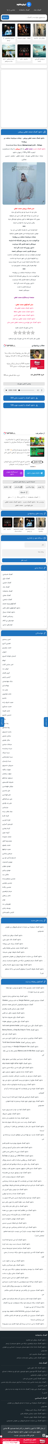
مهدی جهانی (6, 866)
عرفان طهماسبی (7, 786)
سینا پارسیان (6, 761)
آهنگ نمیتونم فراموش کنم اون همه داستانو (17, 1005)
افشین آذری (6, 643)
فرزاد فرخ (5, 816)
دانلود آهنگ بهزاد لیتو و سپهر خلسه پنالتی (17, 965)
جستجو (5, 17)
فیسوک (22, 492)
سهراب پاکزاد (6, 770)
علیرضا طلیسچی (7, 782)
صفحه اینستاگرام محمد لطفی (24, 297)
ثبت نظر (24, 560)
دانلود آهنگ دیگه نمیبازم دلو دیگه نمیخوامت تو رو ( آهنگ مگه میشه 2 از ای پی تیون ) (23, 1305)
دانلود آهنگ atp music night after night (17, 1063)
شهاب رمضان (6, 774)
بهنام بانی (5, 685)
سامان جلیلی (6, 736)
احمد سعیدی (6, 648)
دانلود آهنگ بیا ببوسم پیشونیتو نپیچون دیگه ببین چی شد (22, 1269)
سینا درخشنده (7, 749)
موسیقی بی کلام (8, 621)
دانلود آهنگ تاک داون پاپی (12, 940)
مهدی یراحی (6, 870)
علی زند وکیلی (7, 803)
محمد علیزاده (6, 837)
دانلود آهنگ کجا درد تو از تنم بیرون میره (16, 1110)
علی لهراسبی (28, 505)
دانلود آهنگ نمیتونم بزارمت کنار (13, 1177)
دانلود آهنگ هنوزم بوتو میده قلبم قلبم (16, 1143)
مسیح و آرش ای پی (9, 858)
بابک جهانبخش (7, 681)
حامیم (4, 698)
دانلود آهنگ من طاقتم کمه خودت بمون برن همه (19, 1210)
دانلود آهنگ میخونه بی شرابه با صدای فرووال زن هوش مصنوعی (24, 929)
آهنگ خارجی (7, 583)
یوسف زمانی (6, 908)
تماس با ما (11, 10)
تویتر (39, 487)
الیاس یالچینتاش (8, 912)
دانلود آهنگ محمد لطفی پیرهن (30, 132)
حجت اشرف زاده (7, 702)
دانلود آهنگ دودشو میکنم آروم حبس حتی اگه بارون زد (21, 1198)
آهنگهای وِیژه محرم (9, 604)
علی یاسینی (6, 791)
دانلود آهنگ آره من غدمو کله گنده (14, 1240)
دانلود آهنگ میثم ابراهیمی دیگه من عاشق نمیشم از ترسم (23, 961)
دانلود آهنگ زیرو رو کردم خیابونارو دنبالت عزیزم (18, 1084)
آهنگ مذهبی (7, 599)
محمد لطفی (29, 149)
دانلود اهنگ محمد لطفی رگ (24, 308)
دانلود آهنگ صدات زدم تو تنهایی (13, 1194)
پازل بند (5, 690)
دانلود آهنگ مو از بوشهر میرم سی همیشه (16, 1173)
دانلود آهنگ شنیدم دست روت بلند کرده (16, 1244)
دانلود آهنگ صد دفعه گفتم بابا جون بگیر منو (18, 1202)
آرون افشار (6, 673)
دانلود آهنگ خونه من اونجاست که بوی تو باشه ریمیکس (21, 1181)
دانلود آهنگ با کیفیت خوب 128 (22, 405)
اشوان (4, 652)
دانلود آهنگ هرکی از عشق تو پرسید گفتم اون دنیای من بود (22, 1080)
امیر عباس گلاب (7, 664)
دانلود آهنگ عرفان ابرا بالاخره (12, 935)
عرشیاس (5, 807)
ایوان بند (5, 669)
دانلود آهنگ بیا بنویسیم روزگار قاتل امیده (16, 1286)
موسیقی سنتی (7, 625)
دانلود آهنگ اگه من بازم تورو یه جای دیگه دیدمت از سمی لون (24, 1254)
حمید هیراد (6, 711)
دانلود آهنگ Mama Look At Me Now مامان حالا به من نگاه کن (23, 1053)
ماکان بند (5, 875)
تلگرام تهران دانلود (33, 473)
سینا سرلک (6, 753)
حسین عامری (6, 715)
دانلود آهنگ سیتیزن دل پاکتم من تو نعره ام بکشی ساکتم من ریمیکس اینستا (24, 1317)
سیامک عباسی (7, 744)
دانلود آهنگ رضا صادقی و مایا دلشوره (15, 996)
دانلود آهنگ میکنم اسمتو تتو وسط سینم (16, 1248)
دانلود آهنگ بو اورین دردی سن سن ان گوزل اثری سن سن (22, 1038)
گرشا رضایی (6, 828)
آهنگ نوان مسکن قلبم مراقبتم (13, 1009)
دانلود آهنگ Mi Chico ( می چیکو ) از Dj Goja (17, 1156)
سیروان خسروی (7, 765)
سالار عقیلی (6, 740)
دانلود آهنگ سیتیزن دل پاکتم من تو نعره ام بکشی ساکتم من (24, 1292)
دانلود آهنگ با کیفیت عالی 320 (22, 398)
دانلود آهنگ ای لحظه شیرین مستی (14, 1223)
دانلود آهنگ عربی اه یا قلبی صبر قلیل (15, 1152)
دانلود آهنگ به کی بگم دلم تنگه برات (15, 1206)
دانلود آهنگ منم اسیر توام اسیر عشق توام (17, 1059)
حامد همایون (6, 694)
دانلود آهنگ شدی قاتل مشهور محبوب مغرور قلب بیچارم (22, 1168)
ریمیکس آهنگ (8, 616)
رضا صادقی (6, 728)
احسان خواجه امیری (9, 656)
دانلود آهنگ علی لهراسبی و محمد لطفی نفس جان (24, 322)
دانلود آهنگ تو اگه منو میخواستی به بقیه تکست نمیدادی (22, 1282)
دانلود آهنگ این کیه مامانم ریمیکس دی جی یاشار (19, 1227)
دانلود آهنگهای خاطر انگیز (11, 608)
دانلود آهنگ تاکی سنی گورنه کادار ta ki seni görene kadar (22, 1026)
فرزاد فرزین (6, 820)
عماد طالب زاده (7, 812)
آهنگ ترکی (6, 578)
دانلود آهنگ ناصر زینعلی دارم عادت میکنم (31, 1358)
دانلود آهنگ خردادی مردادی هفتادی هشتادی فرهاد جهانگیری (23, 1185)
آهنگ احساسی (7, 574)
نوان (3, 900)
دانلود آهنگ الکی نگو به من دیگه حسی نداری (17, 1068)
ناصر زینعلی (6, 896)
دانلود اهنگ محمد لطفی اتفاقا (24, 312)
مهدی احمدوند (7, 862)
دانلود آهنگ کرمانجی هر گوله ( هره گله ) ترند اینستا (20, 1097)
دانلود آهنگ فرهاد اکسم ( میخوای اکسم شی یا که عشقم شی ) (24, 971)
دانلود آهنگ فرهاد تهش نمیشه (13, 952)
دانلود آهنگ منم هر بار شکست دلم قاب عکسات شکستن (21, 1076)
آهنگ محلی (7, 595)
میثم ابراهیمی (7, 891)
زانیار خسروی (6, 732)
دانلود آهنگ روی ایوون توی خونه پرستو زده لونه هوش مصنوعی (25, 1103)
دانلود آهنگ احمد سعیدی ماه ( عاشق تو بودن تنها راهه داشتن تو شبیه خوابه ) (25, 990)
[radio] (33, 333)
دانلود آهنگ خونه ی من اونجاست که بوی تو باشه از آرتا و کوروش (24, 1091)
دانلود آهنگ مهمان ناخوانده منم (13, 1219)
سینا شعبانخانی (7, 757)
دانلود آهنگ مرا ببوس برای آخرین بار (15, 1189)
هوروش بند (6, 904)
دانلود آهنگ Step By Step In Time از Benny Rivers (20, 1030)
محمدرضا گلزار (7, 841)
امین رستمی (6, 639)
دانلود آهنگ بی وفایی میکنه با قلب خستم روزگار (19, 1160)
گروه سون (5, 833)
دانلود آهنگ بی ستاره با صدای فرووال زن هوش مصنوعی (22, 956)
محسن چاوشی (7, 883)
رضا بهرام (5, 723)
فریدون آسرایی (7, 824)
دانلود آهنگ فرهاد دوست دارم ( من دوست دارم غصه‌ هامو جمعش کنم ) (24, 1233)
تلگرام (6, 487)
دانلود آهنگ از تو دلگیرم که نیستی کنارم (16, 1215)
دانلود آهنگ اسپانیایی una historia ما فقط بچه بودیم (20, 1311)
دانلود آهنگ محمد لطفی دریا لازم (24, 319)
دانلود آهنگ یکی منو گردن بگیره (13, 1265)
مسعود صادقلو (7, 778)
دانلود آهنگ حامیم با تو (38, 1354)
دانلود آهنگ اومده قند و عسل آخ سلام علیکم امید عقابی (21, 1299)
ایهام (4, 660)
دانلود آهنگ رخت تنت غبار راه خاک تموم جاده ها (19, 1122)
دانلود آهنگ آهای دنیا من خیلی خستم (15, 1278)
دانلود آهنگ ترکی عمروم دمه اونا (13, 1017)
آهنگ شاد (37, 10)
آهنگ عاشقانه (24, 10)
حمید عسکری (7, 706)
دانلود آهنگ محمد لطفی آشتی (24, 315)
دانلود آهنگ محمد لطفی (13, 502)
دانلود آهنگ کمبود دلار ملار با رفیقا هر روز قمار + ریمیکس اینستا (24, 1128)
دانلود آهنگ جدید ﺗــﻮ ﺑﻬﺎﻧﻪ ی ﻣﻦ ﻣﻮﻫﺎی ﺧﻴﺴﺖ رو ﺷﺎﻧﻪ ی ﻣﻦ (23, 1137)
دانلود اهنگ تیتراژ (9, 612)
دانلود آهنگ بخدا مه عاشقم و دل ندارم (15, 1118)
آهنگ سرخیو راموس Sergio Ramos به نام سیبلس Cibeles (23, 1000)
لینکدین (29, 487)
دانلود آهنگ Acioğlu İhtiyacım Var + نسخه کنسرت (20, 1047)
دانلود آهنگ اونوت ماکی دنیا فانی (13, 1013)
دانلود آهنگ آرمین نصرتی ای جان (34, 1379)
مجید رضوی (6, 845)
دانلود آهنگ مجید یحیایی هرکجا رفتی (15, 948)
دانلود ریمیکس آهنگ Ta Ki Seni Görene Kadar (19, 1042)
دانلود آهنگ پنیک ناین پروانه (13, 944)
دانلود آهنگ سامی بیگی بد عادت (13, 1273)
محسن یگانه (6, 887)
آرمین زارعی (6, 677)
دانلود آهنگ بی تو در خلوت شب (13, 1261)
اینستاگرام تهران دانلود (12, 473)
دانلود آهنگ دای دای (9, 1034)
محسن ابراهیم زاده (8, 879)
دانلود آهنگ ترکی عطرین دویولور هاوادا (15, 1021)
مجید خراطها (6, 849)
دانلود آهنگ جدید (39, 149)
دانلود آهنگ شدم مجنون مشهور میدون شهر (17, 1072)
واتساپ (17, 487)
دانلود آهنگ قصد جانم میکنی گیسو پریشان (17, 1147)
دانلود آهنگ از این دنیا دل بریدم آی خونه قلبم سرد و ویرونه (23, 1324)
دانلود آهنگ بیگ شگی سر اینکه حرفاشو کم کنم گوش (20, 1164)
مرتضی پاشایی (7, 854)
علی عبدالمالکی (7, 799)
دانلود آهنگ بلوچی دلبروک (11, 1114)
